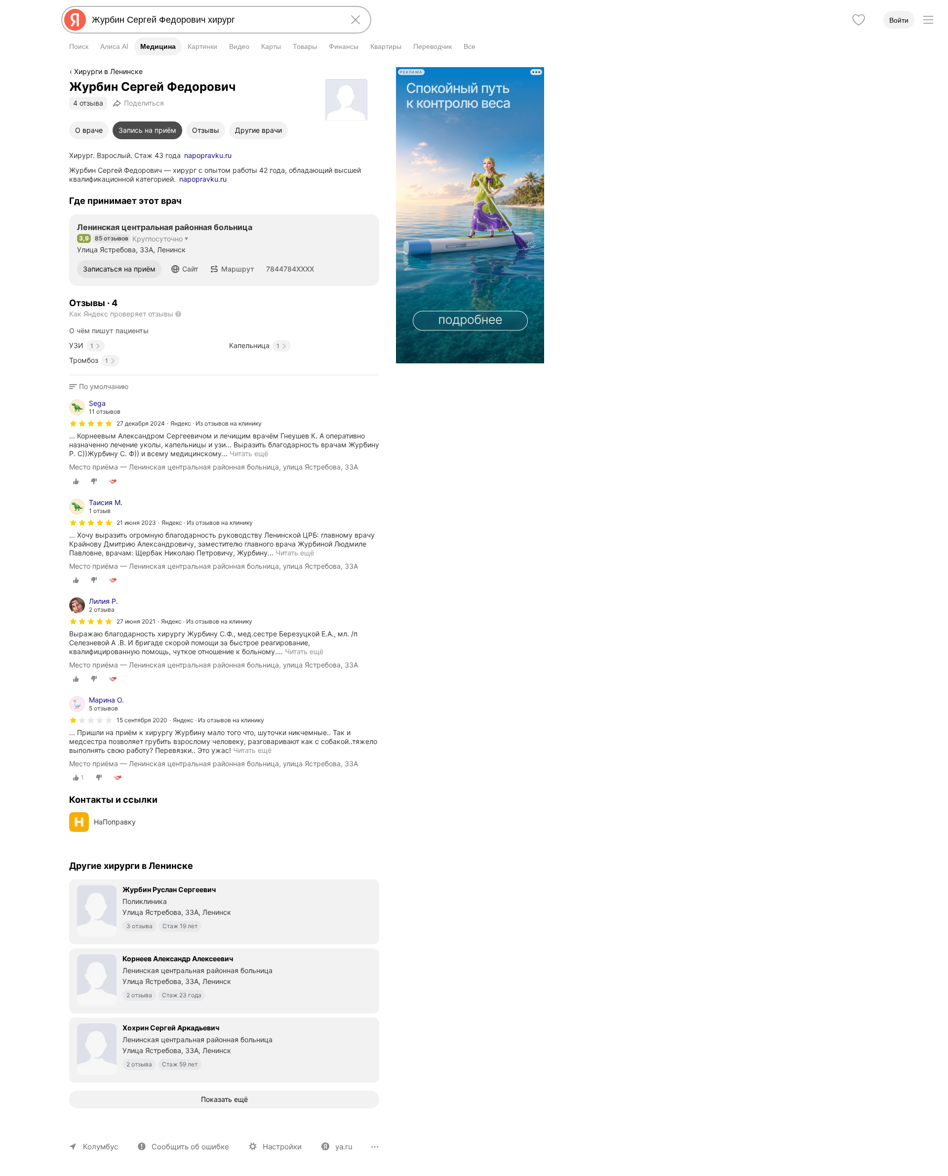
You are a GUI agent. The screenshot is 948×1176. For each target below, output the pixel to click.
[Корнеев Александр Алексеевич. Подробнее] (224, 980)
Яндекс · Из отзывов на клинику (216, 423)
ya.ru (344, 1146)
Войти (898, 20)
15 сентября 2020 (142, 720)
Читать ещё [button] (304, 651)
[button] (184, 269)
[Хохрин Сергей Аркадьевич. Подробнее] (224, 1049)
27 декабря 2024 (141, 423)
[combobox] (214, 20)
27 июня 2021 (136, 621)
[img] (91, 424)
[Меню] (928, 20)
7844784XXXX (290, 269)
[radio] (76, 481)
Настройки (282, 1146)
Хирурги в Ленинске (108, 71)
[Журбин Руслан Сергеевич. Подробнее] (224, 911)
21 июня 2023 (136, 522)
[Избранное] (858, 20)
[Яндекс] (75, 20)
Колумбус (100, 1146)
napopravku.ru (208, 155)
